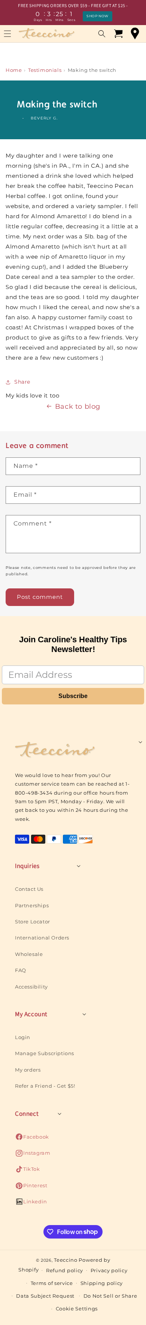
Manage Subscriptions (44, 1053)
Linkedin (31, 1203)
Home (14, 70)
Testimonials (44, 70)
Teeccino (65, 1260)
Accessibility (31, 987)
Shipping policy (101, 1283)
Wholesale (29, 954)
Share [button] (22, 381)
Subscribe (73, 696)
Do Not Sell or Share (110, 1296)
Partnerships (32, 905)
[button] (102, 33)
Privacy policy (109, 1270)
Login (22, 1037)
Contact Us (29, 889)
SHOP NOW (97, 16)
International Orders (42, 938)
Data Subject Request (45, 1296)
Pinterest (31, 1187)
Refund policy (64, 1270)
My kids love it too (32, 395)
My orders (27, 1070)
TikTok (27, 1171)
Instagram (32, 1155)
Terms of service (52, 1283)
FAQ (20, 970)
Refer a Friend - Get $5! (45, 1086)
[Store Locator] (135, 33)
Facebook (32, 1139)
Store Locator (32, 922)
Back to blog (77, 406)
